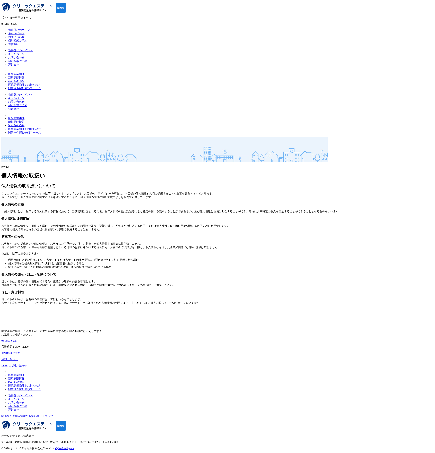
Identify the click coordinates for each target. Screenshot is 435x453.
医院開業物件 (16, 74)
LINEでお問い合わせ (14, 365)
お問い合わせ (16, 37)
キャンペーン (16, 33)
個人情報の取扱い (26, 416)
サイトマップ (45, 416)
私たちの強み (16, 81)
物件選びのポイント (20, 29)
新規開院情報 (16, 77)
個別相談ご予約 (17, 40)
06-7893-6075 (9, 340)
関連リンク (8, 416)
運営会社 (13, 44)
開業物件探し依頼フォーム (24, 88)
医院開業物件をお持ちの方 (24, 84)
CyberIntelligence (64, 448)
